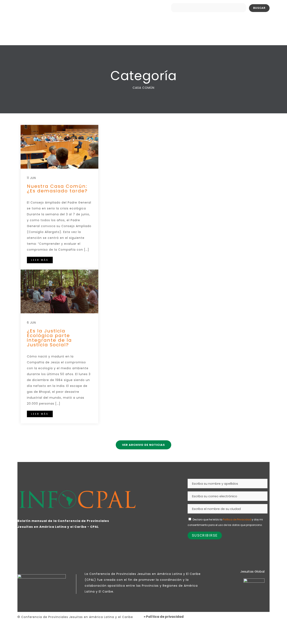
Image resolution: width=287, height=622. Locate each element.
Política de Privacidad (237, 519)
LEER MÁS (40, 260)
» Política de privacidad (164, 616)
